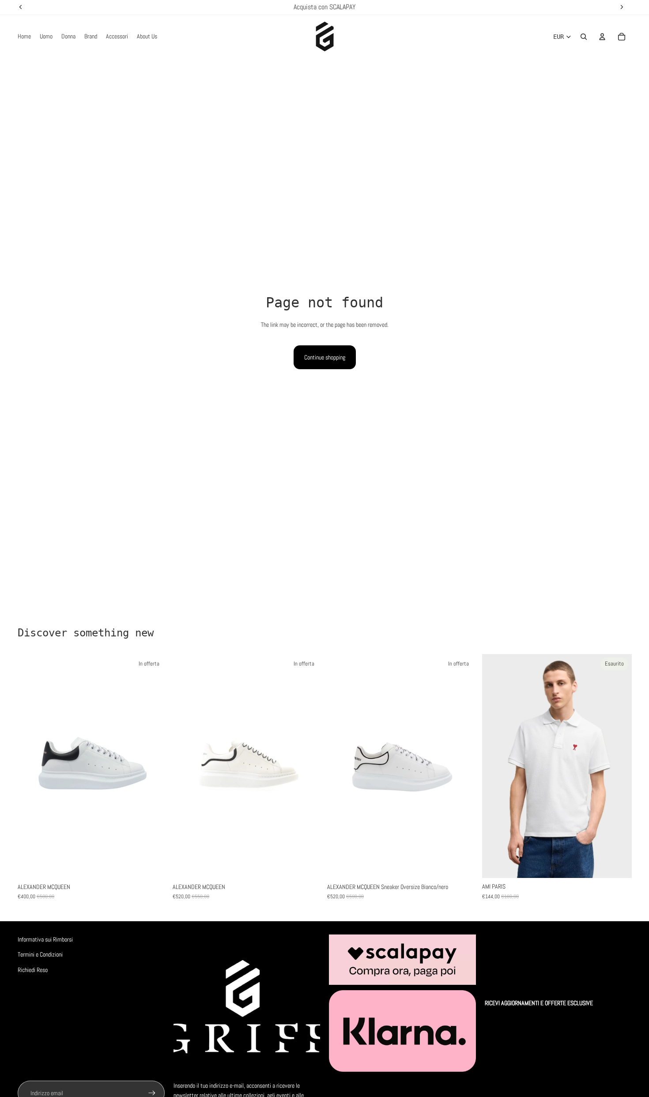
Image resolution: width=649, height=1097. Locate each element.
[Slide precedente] (31, 766)
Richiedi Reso (33, 970)
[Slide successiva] (154, 766)
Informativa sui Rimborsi (45, 939)
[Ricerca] (583, 36)
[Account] (602, 36)
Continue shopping (324, 357)
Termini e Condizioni (40, 954)
